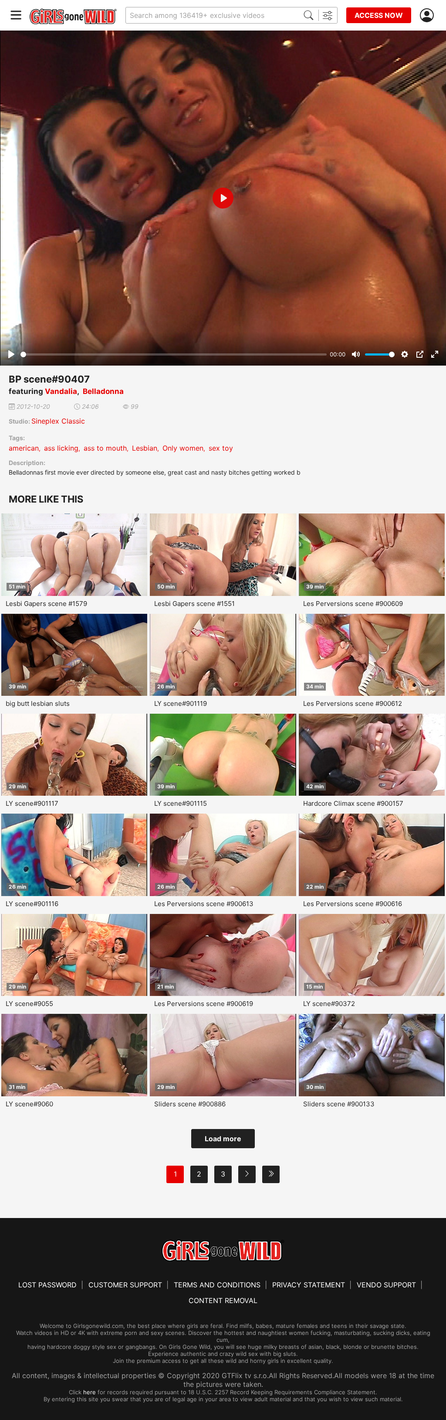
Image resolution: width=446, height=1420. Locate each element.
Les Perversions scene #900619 (203, 1003)
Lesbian (144, 448)
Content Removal (223, 1300)
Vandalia (61, 391)
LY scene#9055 (29, 1003)
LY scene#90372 (329, 1003)
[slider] (173, 354)
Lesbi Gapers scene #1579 (46, 603)
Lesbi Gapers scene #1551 (194, 603)
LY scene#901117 (32, 803)
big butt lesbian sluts (38, 703)
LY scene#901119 (180, 703)
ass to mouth (105, 448)
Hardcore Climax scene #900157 (353, 803)
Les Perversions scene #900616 (352, 904)
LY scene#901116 (32, 904)
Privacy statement (308, 1284)
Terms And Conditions (217, 1284)
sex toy (221, 448)
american (24, 448)
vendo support (386, 1284)
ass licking (61, 448)
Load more (223, 1138)
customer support (125, 1284)
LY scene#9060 (29, 1104)
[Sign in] (428, 15)
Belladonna (103, 391)
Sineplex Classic (58, 421)
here (89, 1392)
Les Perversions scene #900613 (203, 904)
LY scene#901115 (180, 803)
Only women (182, 448)
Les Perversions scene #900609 (353, 603)
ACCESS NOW (379, 15)
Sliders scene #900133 (339, 1104)
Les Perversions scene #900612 (352, 703)
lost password (47, 1284)
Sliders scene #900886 (190, 1104)
